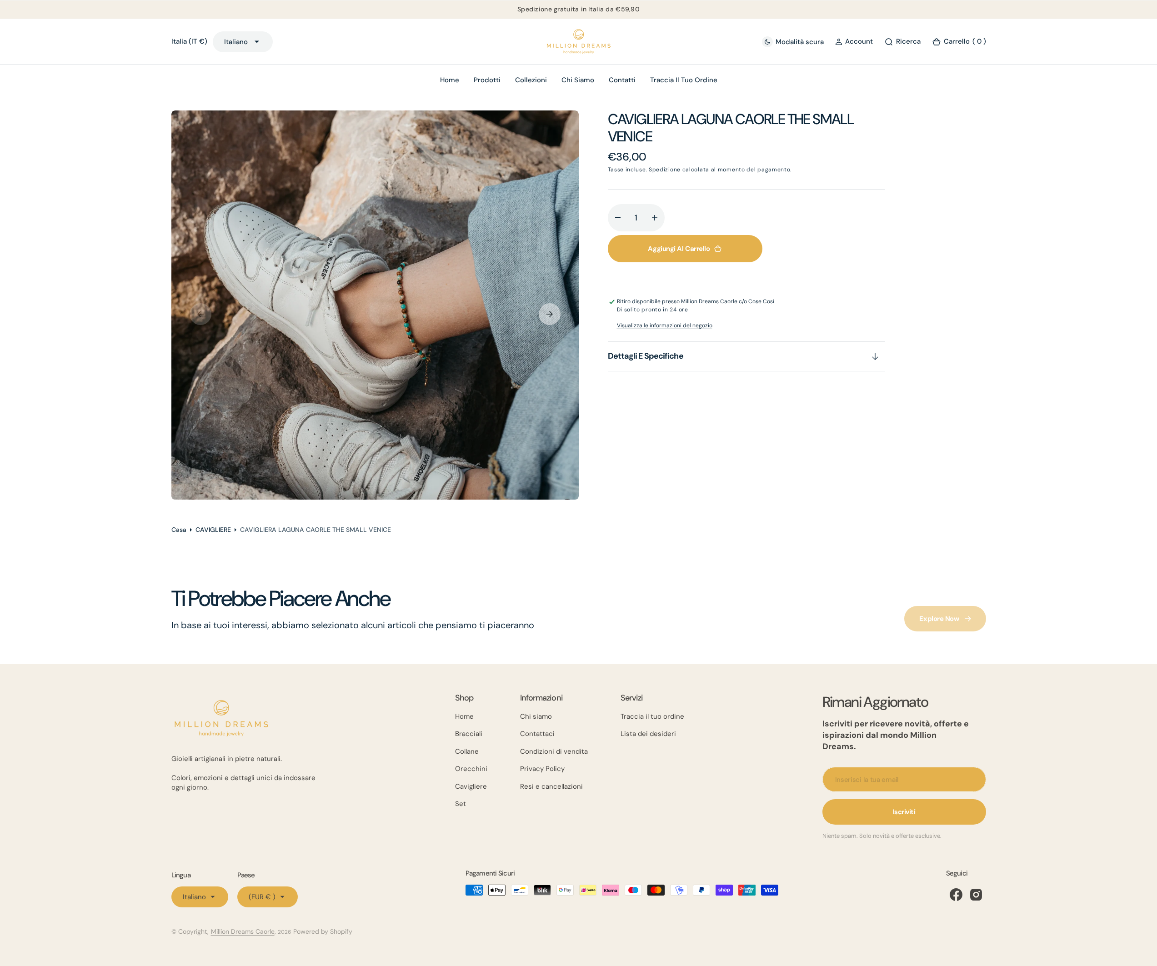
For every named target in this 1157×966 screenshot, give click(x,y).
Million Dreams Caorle (243, 931)
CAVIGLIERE (213, 530)
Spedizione (665, 169)
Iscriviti (904, 811)
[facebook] (956, 895)
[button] (854, 41)
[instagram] (976, 895)
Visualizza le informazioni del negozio (664, 325)
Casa (178, 530)
